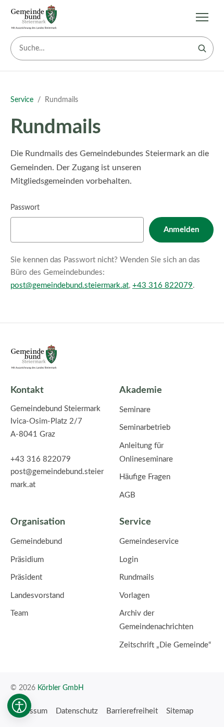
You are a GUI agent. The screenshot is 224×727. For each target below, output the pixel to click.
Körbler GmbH (61, 688)
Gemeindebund (36, 541)
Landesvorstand (37, 596)
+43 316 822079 (162, 285)
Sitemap (179, 711)
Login (128, 560)
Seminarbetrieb (144, 427)
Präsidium (27, 560)
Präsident (26, 577)
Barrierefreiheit (132, 711)
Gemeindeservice (149, 541)
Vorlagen (134, 596)
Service (21, 100)
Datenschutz (77, 711)
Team (19, 613)
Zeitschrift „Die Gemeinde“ (165, 645)
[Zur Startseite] (33, 17)
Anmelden (181, 230)
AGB (127, 495)
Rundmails (136, 577)
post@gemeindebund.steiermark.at (69, 285)
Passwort (25, 207)
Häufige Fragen (144, 477)
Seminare (135, 410)
